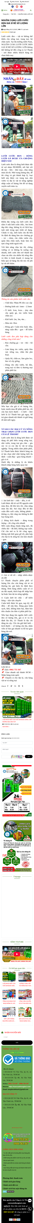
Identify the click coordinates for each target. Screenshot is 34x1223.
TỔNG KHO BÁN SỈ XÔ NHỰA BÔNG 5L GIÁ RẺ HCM (9, 1002)
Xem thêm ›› (5, 726)
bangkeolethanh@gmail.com (17, 4)
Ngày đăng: (6, 29)
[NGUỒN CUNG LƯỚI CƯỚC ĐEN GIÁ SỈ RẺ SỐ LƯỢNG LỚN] (17, 10)
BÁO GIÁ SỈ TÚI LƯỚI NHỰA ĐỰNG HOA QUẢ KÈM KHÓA (25, 1020)
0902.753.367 (15, 1)
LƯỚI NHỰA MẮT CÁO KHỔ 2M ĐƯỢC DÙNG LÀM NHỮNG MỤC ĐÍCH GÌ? (16, 721)
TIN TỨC (13, 14)
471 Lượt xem (24, 29)
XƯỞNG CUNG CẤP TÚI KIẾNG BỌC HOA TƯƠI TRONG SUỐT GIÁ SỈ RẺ (25, 985)
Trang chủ (6, 14)
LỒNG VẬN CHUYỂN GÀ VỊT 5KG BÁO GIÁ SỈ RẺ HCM (25, 1002)
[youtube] (17, 6)
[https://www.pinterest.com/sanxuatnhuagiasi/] (21, 6)
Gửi (29, 756)
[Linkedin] (15, 686)
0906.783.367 (25, 1)
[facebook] (12, 6)
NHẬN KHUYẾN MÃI (12, 1032)
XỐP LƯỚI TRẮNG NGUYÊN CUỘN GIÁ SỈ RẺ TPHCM (9, 1020)
